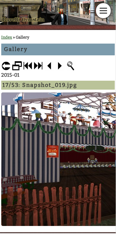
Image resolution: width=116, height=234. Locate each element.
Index (6, 37)
